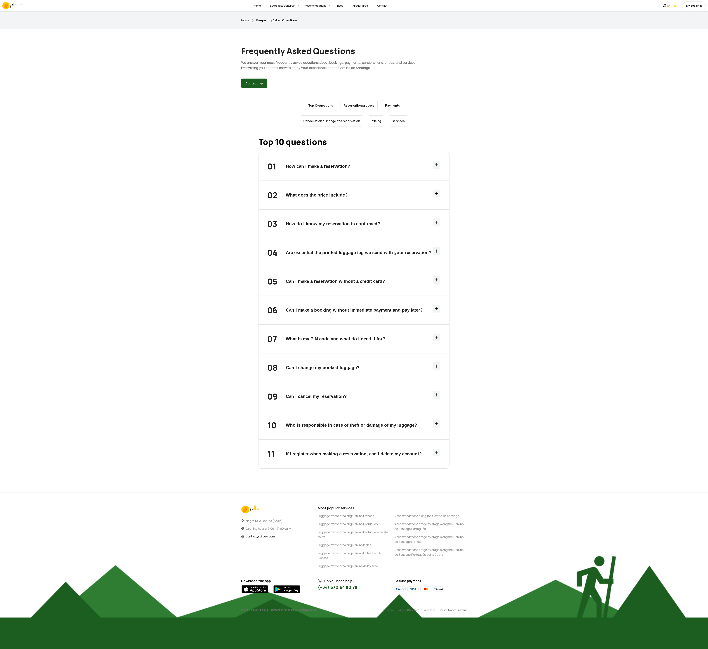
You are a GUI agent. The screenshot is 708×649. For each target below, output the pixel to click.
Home (257, 5)
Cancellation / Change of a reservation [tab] (331, 121)
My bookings (694, 5)
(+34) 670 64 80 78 (337, 587)
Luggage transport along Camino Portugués (348, 524)
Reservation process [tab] (359, 105)
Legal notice (387, 610)
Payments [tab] (392, 105)
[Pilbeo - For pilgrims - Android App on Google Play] (287, 594)
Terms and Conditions (408, 610)
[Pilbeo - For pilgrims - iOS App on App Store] (255, 594)
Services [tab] (398, 121)
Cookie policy (429, 610)
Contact (382, 5)
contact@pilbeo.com (260, 536)
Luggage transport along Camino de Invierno (348, 566)
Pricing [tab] (376, 121)
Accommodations (315, 5)
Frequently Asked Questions (453, 610)
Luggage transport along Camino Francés (346, 516)
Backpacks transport (282, 5)
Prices (339, 5)
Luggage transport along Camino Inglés (344, 545)
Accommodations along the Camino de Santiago (427, 516)
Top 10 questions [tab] (320, 105)
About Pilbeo (360, 5)
